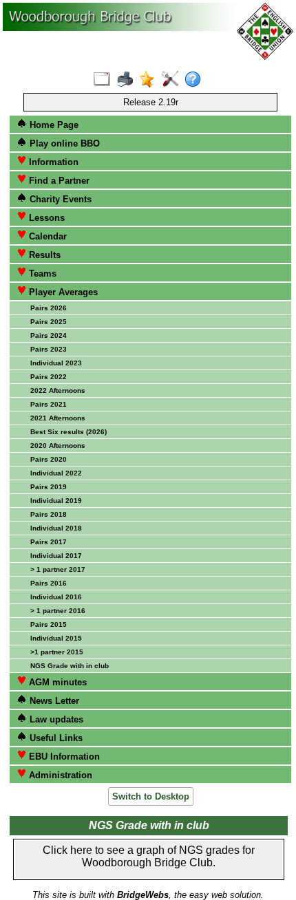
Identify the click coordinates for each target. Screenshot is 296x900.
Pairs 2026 (48, 308)
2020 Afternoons (57, 445)
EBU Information (63, 756)
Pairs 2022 (48, 377)
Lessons (45, 218)
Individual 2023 (56, 363)
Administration (59, 775)
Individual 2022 (56, 473)
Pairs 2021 (48, 404)
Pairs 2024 (48, 335)
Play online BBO (63, 143)
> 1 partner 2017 (57, 569)
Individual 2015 (56, 638)
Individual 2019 (56, 500)
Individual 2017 (56, 555)
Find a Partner (57, 180)
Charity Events (59, 199)
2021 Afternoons (57, 418)
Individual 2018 (56, 528)
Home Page (52, 125)
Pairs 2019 (48, 487)
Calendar (46, 236)
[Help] (195, 80)
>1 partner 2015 (56, 652)
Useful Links (55, 738)
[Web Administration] (173, 80)
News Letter (53, 701)
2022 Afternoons (57, 390)
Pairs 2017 (48, 542)
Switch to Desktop (150, 796)
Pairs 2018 (48, 514)
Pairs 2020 (48, 459)
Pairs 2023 (48, 349)
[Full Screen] (105, 80)
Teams (41, 273)
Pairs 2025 (48, 321)
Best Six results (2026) (68, 432)
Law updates (55, 719)
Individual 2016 (56, 597)
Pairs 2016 (48, 583)
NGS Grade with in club (69, 665)
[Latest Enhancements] (150, 80)
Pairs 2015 (48, 624)
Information (52, 162)
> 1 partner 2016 (57, 610)
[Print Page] (127, 80)
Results (43, 255)
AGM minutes (56, 682)
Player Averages (62, 292)
